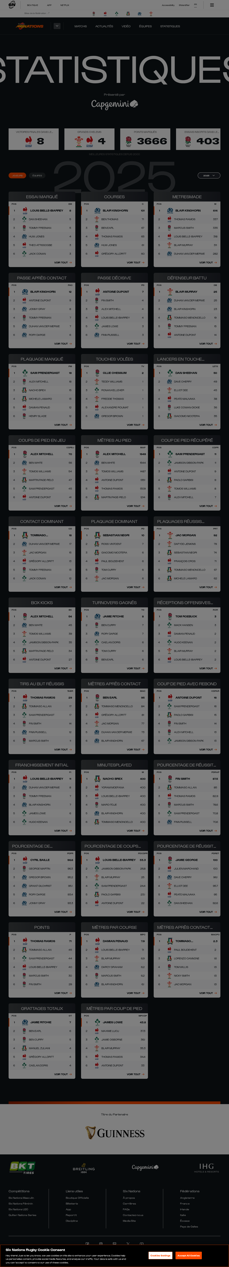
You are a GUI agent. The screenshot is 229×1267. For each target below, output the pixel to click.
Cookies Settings (160, 1255)
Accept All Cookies (188, 1255)
